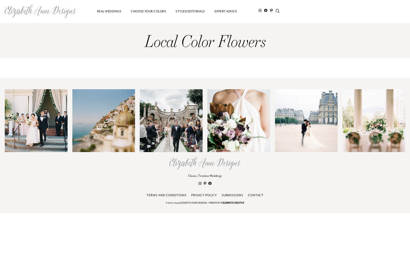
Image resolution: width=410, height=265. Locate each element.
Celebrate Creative (232, 203)
